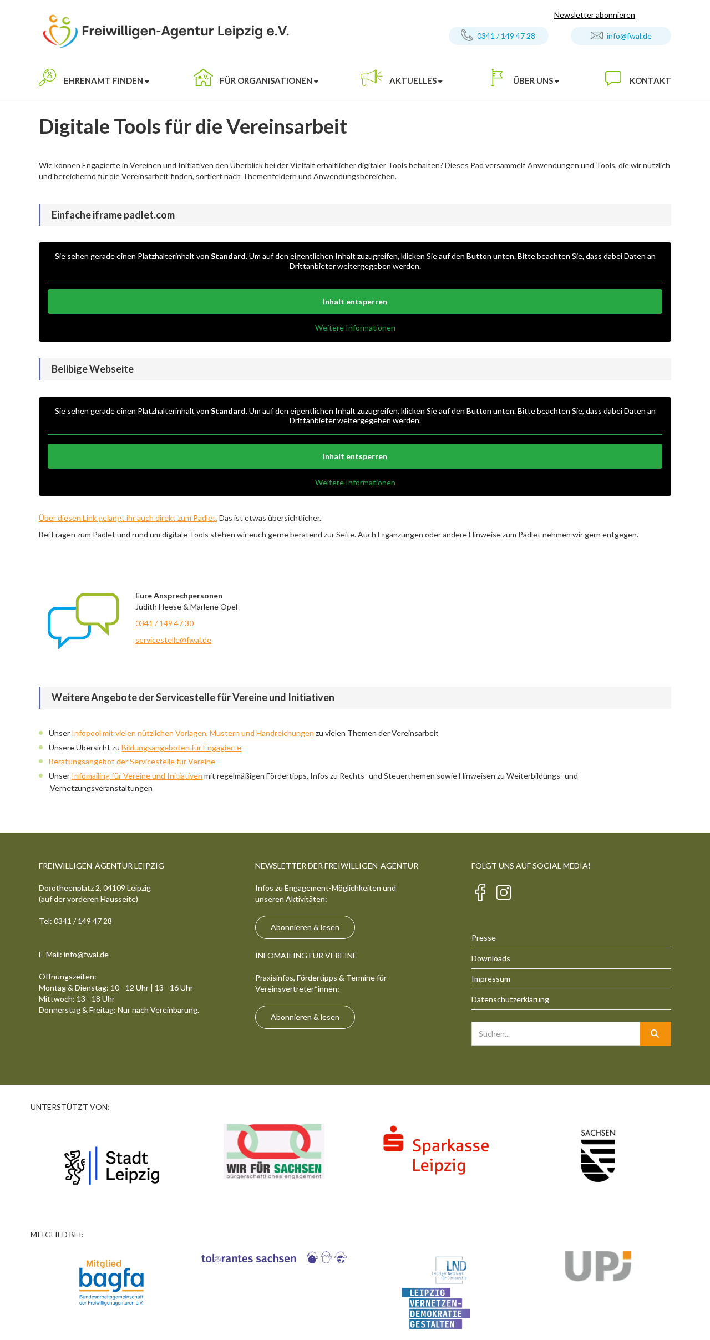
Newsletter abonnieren (594, 14)
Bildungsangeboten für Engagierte (181, 747)
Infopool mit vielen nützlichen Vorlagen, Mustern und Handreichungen (193, 733)
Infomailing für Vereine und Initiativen (137, 775)
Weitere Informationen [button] (355, 327)
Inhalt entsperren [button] (355, 301)
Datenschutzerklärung (510, 999)
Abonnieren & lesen (305, 927)
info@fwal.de (629, 35)
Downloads (490, 958)
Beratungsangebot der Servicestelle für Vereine (132, 761)
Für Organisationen (266, 80)
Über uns (533, 80)
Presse (483, 937)
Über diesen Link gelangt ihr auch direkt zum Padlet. (128, 517)
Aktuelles (413, 80)
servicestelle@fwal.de (173, 639)
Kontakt (650, 80)
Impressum (490, 978)
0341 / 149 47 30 (164, 623)
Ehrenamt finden (103, 80)
